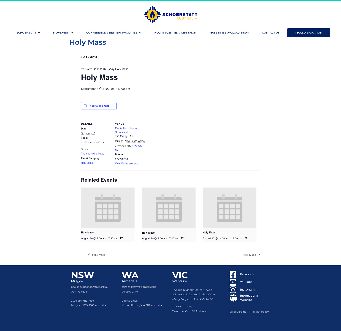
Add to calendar (99, 105)
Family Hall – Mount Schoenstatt (126, 130)
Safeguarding (239, 311)
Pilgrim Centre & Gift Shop (175, 32)
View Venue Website (126, 163)
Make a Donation (308, 32)
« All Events (89, 57)
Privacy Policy (260, 311)
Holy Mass (87, 162)
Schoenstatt (26, 32)
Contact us (271, 32)
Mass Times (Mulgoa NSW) (229, 32)
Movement (61, 32)
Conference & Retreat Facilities (111, 32)
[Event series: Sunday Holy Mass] (246, 238)
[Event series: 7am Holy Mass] (121, 238)
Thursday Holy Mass (92, 153)
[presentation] (108, 208)
